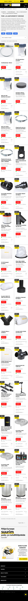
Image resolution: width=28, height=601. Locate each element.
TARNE (3, 33)
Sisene (26, 4)
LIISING (15, 33)
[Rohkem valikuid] (25, 594)
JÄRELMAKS (9, 33)
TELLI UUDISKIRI (23, 559)
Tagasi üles (21, 523)
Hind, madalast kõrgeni (14, 37)
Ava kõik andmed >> (19, 74)
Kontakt (3, 566)
